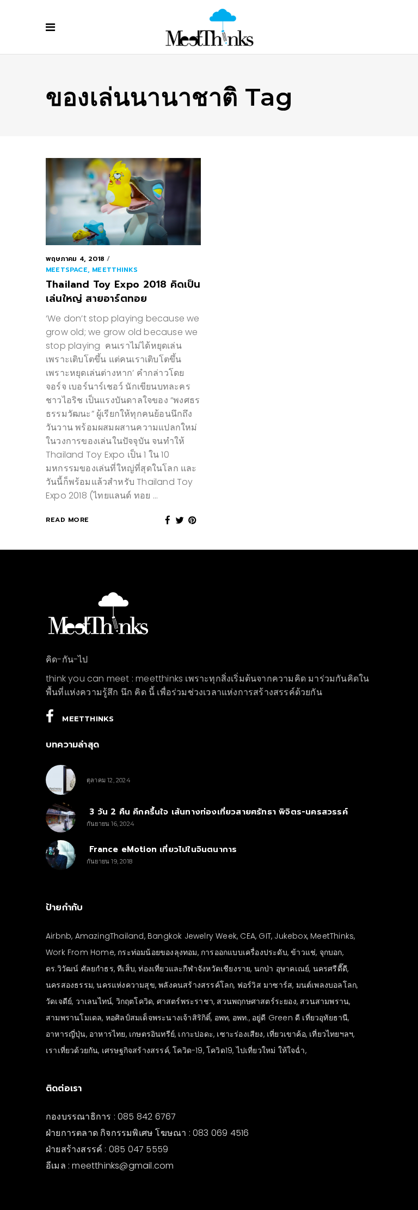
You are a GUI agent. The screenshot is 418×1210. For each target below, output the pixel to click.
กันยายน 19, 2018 (109, 861)
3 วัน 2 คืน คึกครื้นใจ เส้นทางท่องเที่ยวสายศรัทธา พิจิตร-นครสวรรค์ (217, 812)
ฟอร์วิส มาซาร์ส (264, 985)
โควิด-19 (187, 1050)
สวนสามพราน (324, 1001)
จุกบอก (330, 952)
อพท (221, 1017)
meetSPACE (67, 270)
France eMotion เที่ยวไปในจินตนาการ (162, 849)
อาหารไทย (107, 1034)
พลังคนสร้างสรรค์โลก (195, 985)
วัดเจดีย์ (59, 1001)
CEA (247, 936)
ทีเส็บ (126, 968)
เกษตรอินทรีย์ (152, 1034)
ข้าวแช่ (303, 952)
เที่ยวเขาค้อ (286, 1034)
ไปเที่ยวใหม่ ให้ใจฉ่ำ (270, 1050)
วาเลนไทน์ (94, 1001)
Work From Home (80, 952)
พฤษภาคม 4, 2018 (75, 259)
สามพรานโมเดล (74, 1017)
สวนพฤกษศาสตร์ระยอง (256, 1001)
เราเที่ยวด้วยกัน (72, 1050)
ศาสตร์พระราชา (185, 1001)
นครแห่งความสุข (125, 985)
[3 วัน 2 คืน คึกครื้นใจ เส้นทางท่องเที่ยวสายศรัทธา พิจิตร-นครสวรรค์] (61, 817)
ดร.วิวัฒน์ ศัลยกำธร (80, 968)
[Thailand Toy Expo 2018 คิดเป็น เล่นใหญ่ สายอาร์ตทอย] (123, 201)
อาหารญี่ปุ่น (66, 1034)
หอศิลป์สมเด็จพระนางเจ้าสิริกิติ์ (158, 1017)
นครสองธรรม (69, 985)
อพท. (240, 1017)
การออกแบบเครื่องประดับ (244, 952)
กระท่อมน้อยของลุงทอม (157, 952)
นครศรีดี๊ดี (330, 968)
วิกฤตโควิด (134, 1001)
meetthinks (115, 270)
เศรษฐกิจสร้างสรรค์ (135, 1050)
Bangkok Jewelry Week (192, 936)
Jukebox (290, 936)
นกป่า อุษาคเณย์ (281, 968)
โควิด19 (219, 1050)
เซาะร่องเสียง (240, 1034)
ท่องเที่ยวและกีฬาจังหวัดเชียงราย (194, 968)
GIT (265, 936)
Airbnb (58, 936)
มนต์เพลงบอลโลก (326, 985)
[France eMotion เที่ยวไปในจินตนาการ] (61, 855)
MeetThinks (332, 936)
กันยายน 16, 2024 (110, 824)
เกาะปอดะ (195, 1034)
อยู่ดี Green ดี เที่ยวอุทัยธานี (300, 1017)
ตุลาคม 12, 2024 (109, 780)
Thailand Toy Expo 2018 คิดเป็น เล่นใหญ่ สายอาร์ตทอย (123, 291)
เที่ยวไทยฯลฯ (331, 1034)
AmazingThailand (109, 936)
